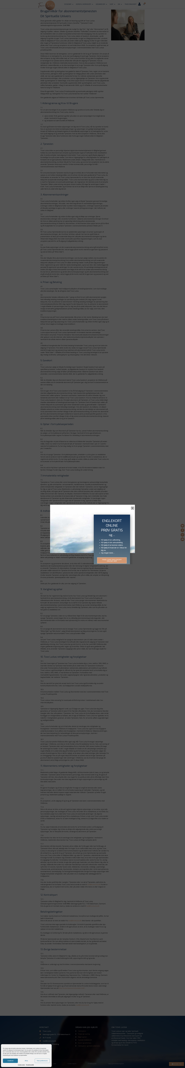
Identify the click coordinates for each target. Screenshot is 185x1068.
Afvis (26, 1060)
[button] (132, 508)
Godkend (10, 1060)
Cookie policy (21, 1065)
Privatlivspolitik (30, 1065)
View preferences (42, 1060)
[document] (92, 534)
